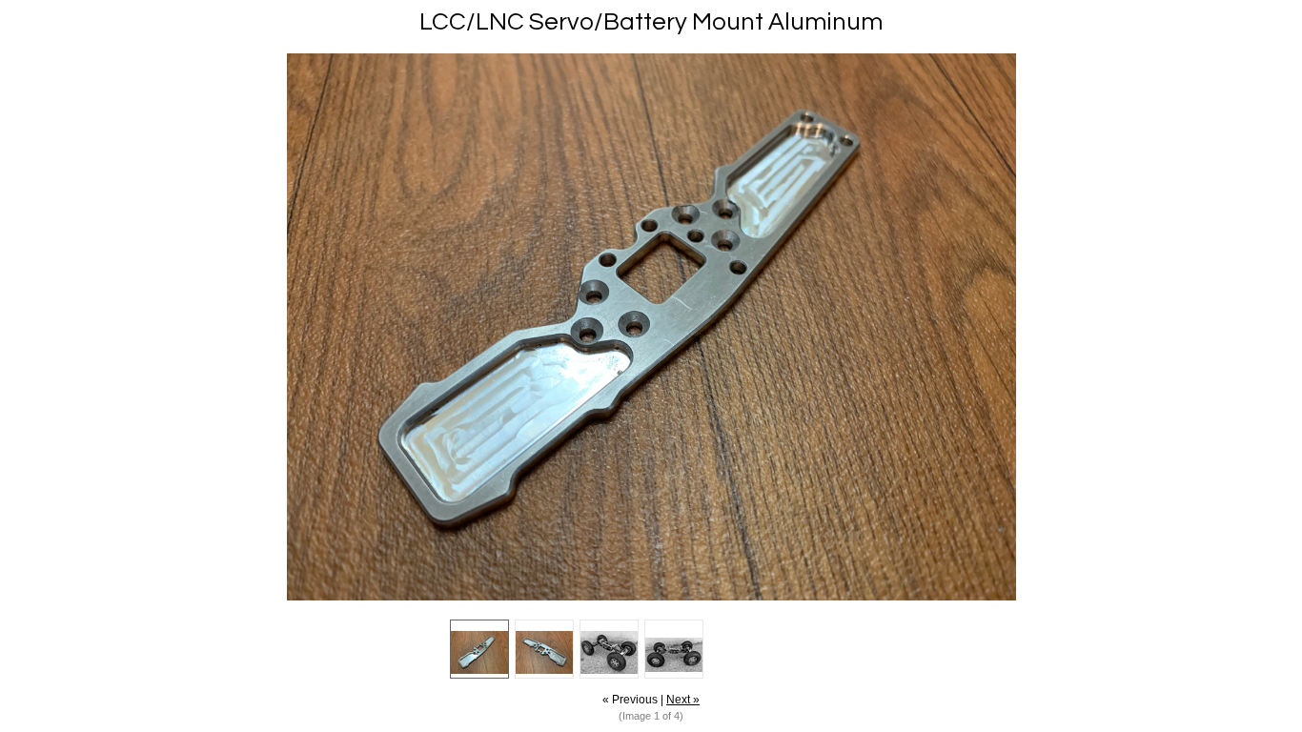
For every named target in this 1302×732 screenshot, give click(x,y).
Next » (683, 699)
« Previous (630, 699)
